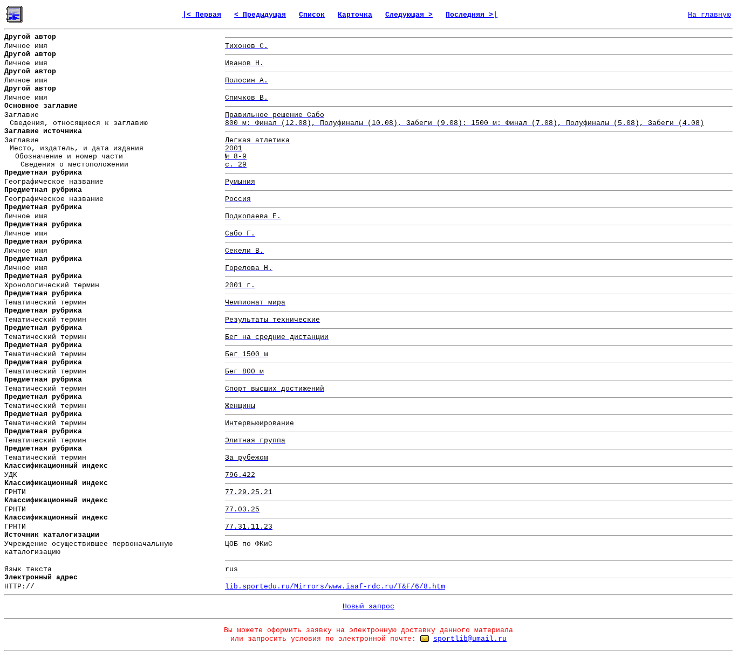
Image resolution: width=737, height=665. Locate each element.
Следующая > (409, 15)
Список (312, 15)
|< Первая (201, 15)
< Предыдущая (260, 15)
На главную (709, 15)
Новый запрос (368, 606)
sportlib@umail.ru (470, 639)
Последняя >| (471, 15)
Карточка (355, 15)
